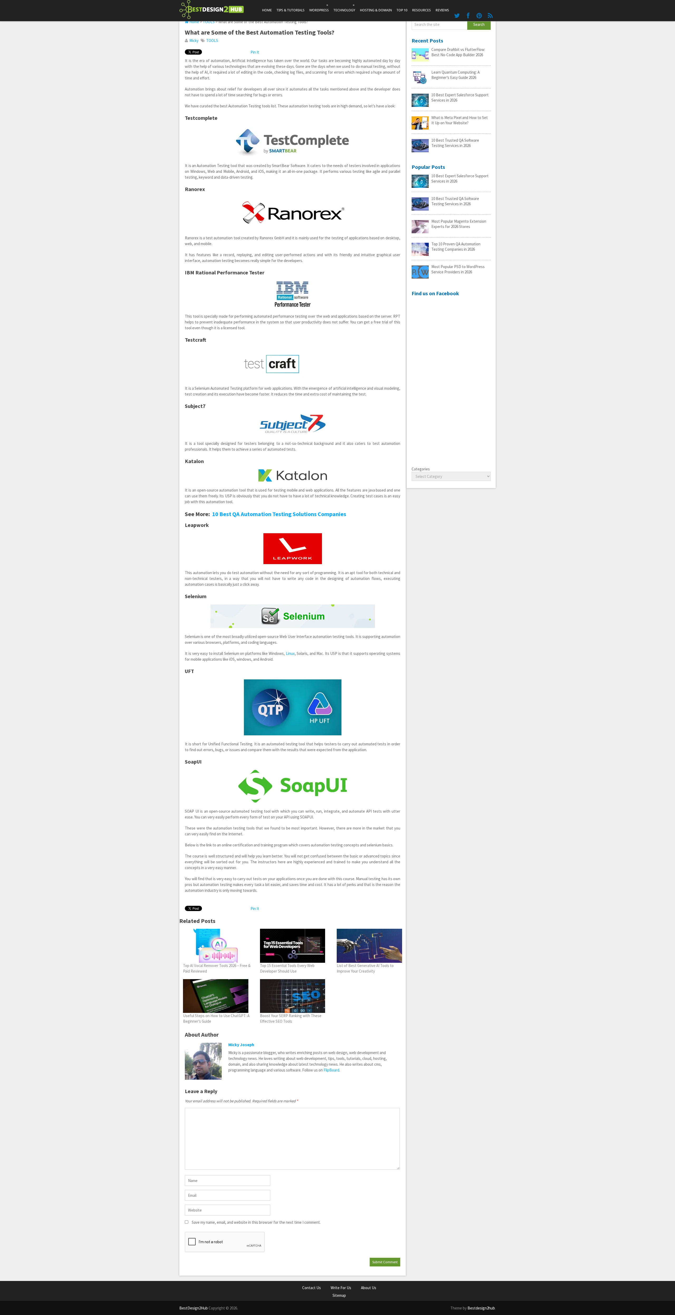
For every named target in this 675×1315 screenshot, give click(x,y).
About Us (368, 1287)
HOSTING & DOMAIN (376, 10)
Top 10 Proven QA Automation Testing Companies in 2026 (455, 246)
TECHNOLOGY (344, 7)
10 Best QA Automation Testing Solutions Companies (279, 514)
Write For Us (341, 1287)
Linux (290, 653)
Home (267, 10)
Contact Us (311, 1287)
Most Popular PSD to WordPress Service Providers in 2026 (458, 269)
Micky (194, 40)
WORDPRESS (319, 7)
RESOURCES (421, 10)
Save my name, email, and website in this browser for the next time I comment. (256, 1222)
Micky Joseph (241, 1044)
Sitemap (339, 1295)
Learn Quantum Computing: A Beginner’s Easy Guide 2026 (455, 75)
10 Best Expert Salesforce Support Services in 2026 (460, 97)
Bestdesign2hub (481, 1308)
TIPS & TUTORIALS (291, 10)
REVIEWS (442, 10)
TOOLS (209, 21)
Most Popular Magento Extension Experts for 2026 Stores (458, 224)
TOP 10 (402, 10)
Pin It (254, 52)
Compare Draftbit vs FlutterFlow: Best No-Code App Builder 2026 (458, 52)
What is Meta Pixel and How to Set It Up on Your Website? (459, 120)
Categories (421, 468)
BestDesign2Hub (193, 1308)
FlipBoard (331, 1070)
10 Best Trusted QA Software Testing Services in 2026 (455, 143)
